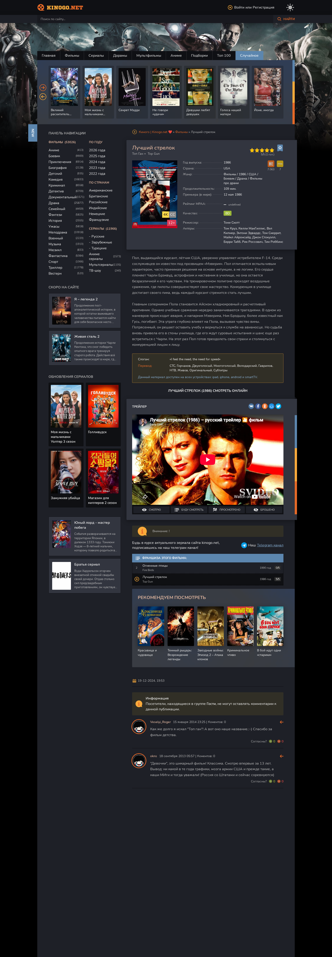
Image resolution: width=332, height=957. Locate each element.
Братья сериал (87, 564)
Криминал (57, 185)
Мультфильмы (148, 55)
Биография (58, 168)
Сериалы (96, 55)
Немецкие (97, 214)
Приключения (60, 162)
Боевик (54, 156)
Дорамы (120, 55)
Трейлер (139, 407)
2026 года (97, 150)
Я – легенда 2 (86, 299)
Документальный (63, 197)
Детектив (56, 191)
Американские (100, 190)
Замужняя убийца (65, 498)
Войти (239, 7)
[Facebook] (258, 406)
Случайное (249, 55)
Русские (97, 236)
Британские (98, 196)
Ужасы (54, 226)
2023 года (97, 168)
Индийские (98, 208)
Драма (54, 203)
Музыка (55, 244)
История (55, 220)
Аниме (176, 55)
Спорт (53, 262)
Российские (98, 202)
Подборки (199, 55)
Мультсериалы (101, 264)
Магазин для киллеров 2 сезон (102, 500)
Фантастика (58, 256)
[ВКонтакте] (251, 406)
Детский (55, 173)
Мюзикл (55, 250)
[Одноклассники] (265, 406)
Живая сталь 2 (87, 336)
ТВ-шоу (95, 270)
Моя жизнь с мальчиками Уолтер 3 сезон (63, 437)
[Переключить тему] (290, 7)
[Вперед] (43, 87)
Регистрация (263, 7)
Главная (49, 55)
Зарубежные (101, 242)
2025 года (97, 156)
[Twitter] (278, 406)
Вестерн (55, 273)
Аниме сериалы (96, 256)
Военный (56, 238)
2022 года (97, 173)
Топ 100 (224, 55)
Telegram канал (270, 545)
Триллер (55, 267)
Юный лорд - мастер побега (92, 525)
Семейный (57, 209)
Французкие (99, 220)
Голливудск (97, 432)
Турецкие (99, 248)
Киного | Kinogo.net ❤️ (155, 132)
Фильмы (72, 55)
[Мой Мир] (271, 406)
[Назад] (43, 96)
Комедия (56, 179)
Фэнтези (55, 215)
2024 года (97, 162)
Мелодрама (58, 232)
